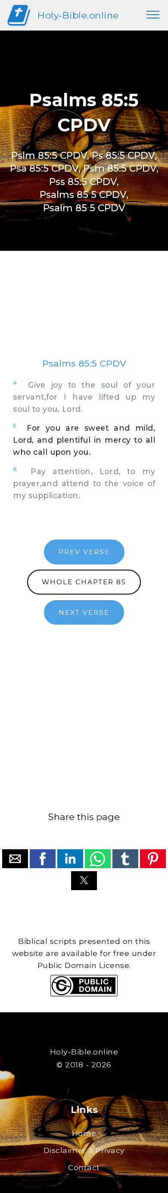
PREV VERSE (84, 552)
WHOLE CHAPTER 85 (84, 582)
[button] (15, 858)
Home (84, 1133)
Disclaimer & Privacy (84, 1150)
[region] (84, 313)
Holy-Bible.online (78, 15)
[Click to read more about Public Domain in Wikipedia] (84, 994)
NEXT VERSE (84, 612)
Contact (84, 1167)
